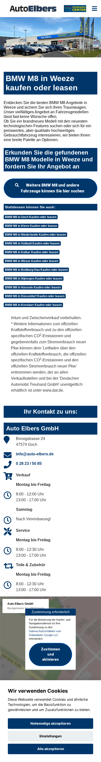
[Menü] (94, 8)
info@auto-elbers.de (35, 454)
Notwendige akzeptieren (50, 723)
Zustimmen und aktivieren (50, 654)
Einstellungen (50, 736)
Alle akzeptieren (50, 749)
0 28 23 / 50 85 (29, 463)
